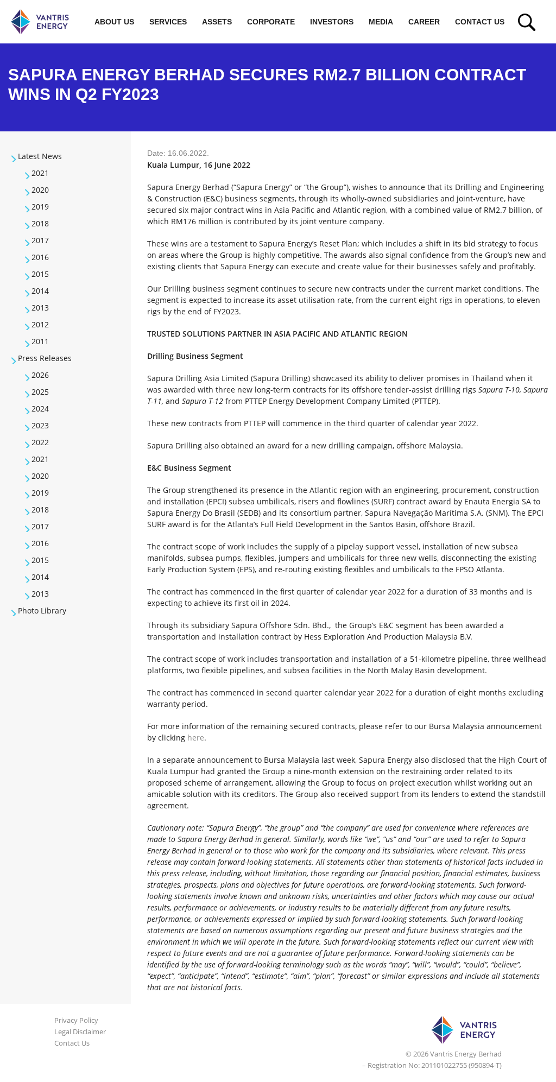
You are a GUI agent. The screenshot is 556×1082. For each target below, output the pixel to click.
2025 (40, 392)
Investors (331, 21)
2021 (40, 173)
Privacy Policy (76, 1020)
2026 (40, 375)
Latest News (40, 156)
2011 (40, 341)
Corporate (271, 21)
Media (381, 21)
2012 (40, 324)
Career (424, 21)
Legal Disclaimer (80, 1031)
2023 (40, 425)
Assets (217, 21)
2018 (40, 223)
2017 (40, 240)
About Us (114, 21)
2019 (40, 206)
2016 (40, 257)
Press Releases (45, 358)
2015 (40, 274)
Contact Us (479, 21)
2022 (40, 442)
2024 (40, 408)
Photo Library (42, 610)
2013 (40, 307)
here (195, 737)
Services (168, 21)
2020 (40, 190)
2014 (40, 291)
